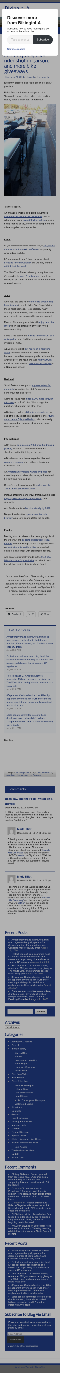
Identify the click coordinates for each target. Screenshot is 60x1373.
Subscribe (43, 39)
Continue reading (16, 49)
